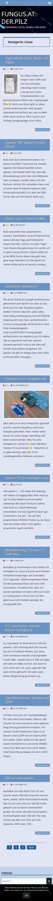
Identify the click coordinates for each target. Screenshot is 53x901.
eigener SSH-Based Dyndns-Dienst (25, 144)
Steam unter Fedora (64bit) (25, 218)
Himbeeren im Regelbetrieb (26, 379)
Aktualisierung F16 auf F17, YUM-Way (25, 552)
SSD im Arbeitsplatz (19, 778)
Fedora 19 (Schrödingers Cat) (26, 478)
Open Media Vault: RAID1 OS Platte (26, 60)
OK (26, 895)
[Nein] (49, 892)
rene (7, 69)
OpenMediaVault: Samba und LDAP (27, 700)
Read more (41, 129)
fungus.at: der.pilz (19, 18)
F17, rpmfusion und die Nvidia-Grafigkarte (22, 628)
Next (31, 847)
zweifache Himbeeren (21, 286)
